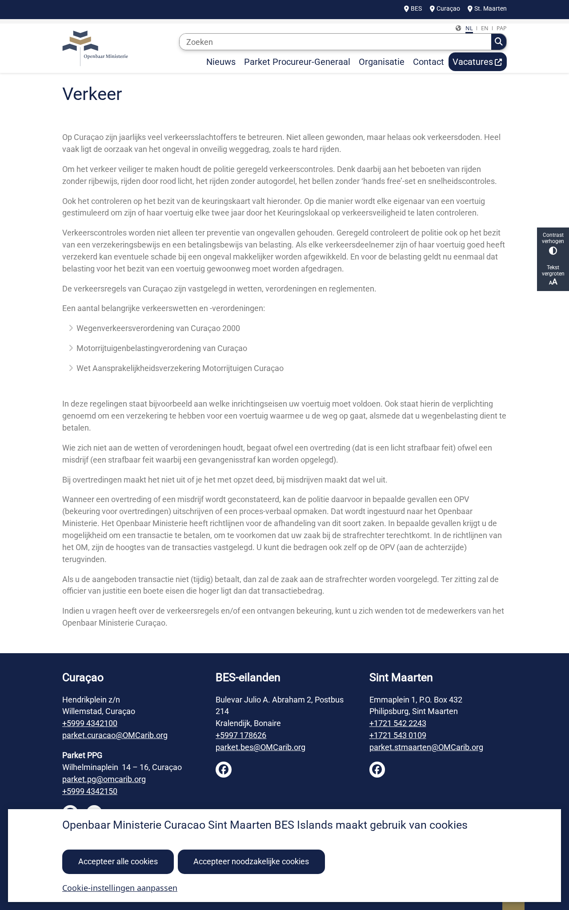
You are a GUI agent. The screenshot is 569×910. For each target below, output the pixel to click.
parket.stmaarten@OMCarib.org (426, 747)
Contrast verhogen (553, 238)
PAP (502, 28)
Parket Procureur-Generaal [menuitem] (297, 61)
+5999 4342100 (89, 723)
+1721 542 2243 (397, 723)
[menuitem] (478, 61)
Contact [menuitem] (428, 61)
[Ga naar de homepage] (117, 48)
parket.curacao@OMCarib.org (115, 735)
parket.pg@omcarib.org (104, 779)
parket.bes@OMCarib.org (260, 747)
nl (469, 28)
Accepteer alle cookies (118, 861)
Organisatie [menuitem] (382, 61)
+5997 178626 (241, 735)
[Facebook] (224, 770)
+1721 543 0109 (397, 735)
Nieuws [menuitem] (221, 61)
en (485, 28)
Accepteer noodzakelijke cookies (251, 861)
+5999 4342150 (89, 791)
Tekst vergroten (553, 270)
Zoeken (498, 42)
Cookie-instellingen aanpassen (119, 887)
